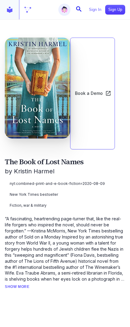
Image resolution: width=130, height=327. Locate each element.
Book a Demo (89, 93)
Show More (17, 287)
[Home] (27, 9)
